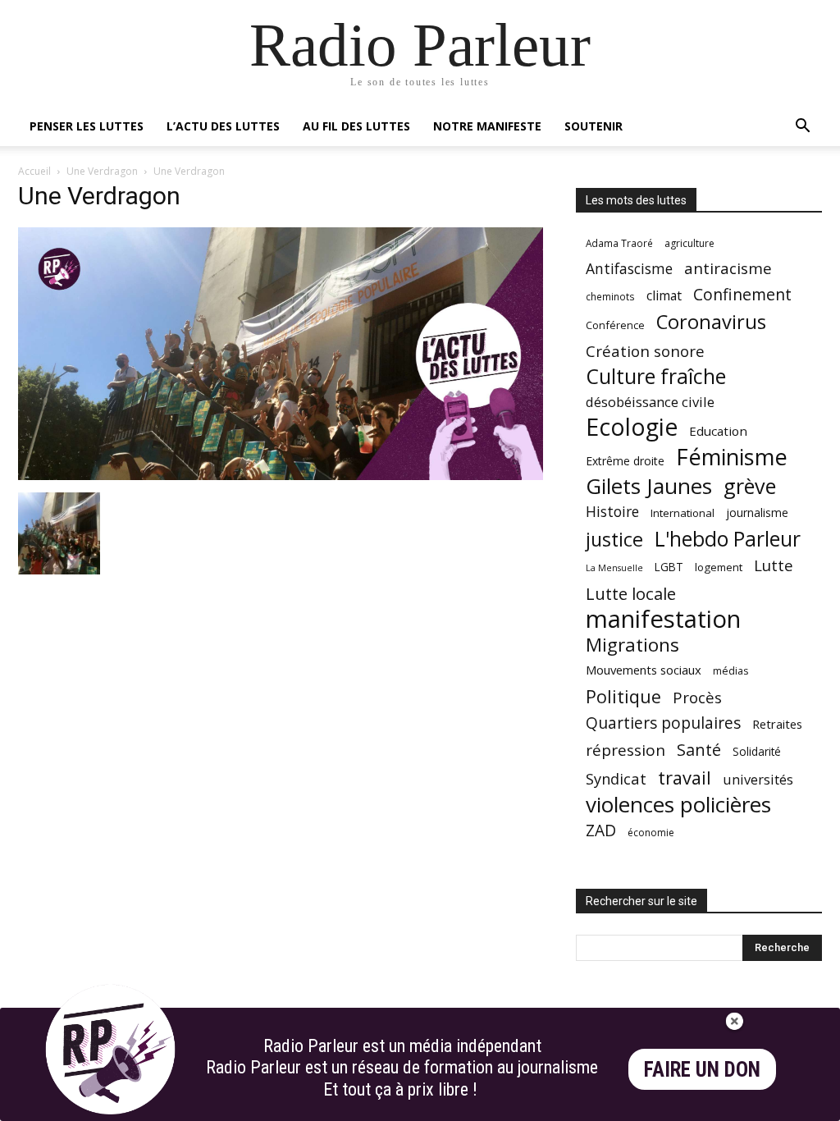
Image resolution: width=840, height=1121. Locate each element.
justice (614, 539)
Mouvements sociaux (643, 669)
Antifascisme (629, 268)
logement (718, 567)
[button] (802, 127)
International (682, 513)
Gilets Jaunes (649, 486)
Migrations (632, 644)
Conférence (615, 325)
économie (651, 833)
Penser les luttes (87, 126)
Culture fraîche (656, 376)
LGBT (669, 567)
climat (664, 295)
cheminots (610, 296)
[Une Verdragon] (280, 476)
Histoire (612, 511)
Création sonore (645, 350)
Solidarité (757, 751)
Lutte (773, 565)
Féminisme (732, 456)
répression (625, 750)
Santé (699, 749)
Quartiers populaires (663, 722)
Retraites (777, 724)
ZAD (601, 830)
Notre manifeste (487, 126)
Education (718, 431)
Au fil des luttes (356, 126)
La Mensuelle (614, 568)
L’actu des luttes (223, 126)
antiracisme (728, 268)
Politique (623, 696)
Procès (697, 697)
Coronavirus (711, 322)
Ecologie (632, 427)
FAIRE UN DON (702, 1070)
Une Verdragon (102, 171)
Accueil (34, 171)
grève (750, 486)
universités (758, 779)
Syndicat (616, 778)
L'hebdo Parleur (728, 538)
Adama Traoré (619, 242)
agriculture (689, 243)
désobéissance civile (650, 401)
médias (730, 671)
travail (684, 777)
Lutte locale (631, 593)
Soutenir (593, 126)
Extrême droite (625, 461)
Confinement (742, 294)
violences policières (678, 804)
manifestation (663, 619)
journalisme (757, 512)
